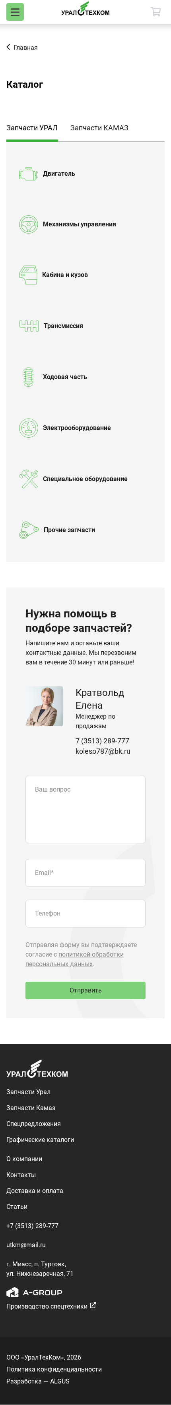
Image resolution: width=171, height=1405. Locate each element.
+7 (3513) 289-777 (32, 1226)
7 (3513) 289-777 (102, 741)
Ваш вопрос (52, 789)
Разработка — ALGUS (38, 1381)
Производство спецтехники (46, 1306)
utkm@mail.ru (26, 1245)
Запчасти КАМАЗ (99, 128)
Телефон (47, 913)
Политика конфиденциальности (54, 1369)
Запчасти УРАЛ (32, 128)
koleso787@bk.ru (103, 751)
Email (44, 872)
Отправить (86, 990)
